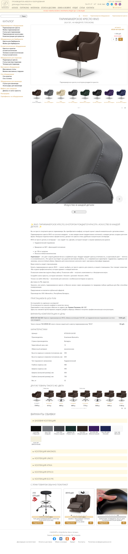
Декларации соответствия (26, 542)
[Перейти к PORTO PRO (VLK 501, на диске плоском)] (121, 398)
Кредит (75, 7)
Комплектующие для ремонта (13, 36)
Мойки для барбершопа (11, 43)
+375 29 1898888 (114, 1)
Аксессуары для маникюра (12, 86)
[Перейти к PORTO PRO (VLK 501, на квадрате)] (109, 398)
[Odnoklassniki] (67, 538)
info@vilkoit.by (63, 532)
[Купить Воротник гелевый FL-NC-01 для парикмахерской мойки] (123, 522)
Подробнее (38, 523)
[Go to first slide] (125, 502)
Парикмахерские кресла (11, 28)
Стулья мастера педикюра (12, 62)
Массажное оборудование (10, 67)
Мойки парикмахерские (11, 30)
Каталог (15, 7)
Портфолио (24, 7)
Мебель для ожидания (9, 89)
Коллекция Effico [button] (44, 472)
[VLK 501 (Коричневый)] (82, 428)
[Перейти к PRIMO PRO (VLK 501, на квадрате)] (73, 398)
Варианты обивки (44, 516)
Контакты (90, 7)
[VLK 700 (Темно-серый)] (59, 428)
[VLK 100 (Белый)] (117, 428)
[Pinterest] (73, 538)
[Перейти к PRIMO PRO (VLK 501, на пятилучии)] (49, 398)
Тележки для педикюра (11, 64)
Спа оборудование (7, 74)
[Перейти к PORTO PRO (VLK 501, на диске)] (97, 398)
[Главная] (79, 16)
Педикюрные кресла (10, 60)
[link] (49, 95)
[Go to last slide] (32, 502)
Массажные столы (9, 69)
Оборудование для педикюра (11, 58)
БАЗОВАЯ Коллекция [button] (45, 420)
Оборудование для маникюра (11, 81)
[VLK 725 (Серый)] (47, 428)
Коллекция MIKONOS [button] (45, 451)
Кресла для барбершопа (11, 41)
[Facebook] (54, 538)
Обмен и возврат (64, 7)
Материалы (35, 7)
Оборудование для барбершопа (12, 39)
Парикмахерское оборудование (12, 26)
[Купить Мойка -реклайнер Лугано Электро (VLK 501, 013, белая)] (90, 522)
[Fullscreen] (125, 512)
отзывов (77, 535)
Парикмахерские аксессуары (13, 34)
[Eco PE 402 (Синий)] (105, 428)
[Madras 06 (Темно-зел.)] (71, 428)
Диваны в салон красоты (12, 91)
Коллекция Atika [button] (43, 465)
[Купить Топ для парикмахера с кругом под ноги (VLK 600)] (57, 522)
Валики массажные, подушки (13, 71)
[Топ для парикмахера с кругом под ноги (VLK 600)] (46, 501)
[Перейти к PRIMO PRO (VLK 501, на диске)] (61, 398)
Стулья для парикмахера (11, 32)
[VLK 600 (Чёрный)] (36, 428)
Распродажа (5, 93)
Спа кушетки (7, 76)
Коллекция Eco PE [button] (44, 478)
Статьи (82, 7)
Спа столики (7, 78)
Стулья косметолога (10, 55)
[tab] (78, 107)
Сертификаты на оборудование (12, 96)
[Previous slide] (122, 108)
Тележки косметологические (13, 53)
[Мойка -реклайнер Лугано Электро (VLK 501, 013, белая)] (79, 501)
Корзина (117, 7)
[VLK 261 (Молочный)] (36, 439)
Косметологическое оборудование (13, 46)
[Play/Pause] (99, 512)
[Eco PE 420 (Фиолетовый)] (94, 428)
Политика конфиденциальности (99, 542)
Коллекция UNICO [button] (44, 458)
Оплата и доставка (48, 7)
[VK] (60, 538)
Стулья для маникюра (10, 83)
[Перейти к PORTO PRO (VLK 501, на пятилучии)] (85, 398)
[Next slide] (125, 108)
